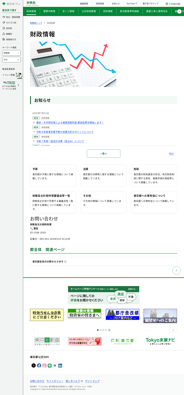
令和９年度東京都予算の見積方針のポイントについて (65, 131)
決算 (85, 169)
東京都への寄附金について (150, 195)
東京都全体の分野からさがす (48, 261)
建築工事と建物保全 (157, 11)
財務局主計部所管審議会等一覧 (51, 195)
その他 (87, 195)
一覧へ (103, 153)
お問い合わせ (37, 381)
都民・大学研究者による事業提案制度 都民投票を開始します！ (70, 122)
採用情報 (100, 3)
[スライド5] (100, 330)
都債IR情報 (49, 11)
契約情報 (108, 11)
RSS (171, 153)
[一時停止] (109, 330)
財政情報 (31, 11)
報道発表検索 (8, 68)
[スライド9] (103, 330)
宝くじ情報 (68, 11)
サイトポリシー (55, 381)
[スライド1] (98, 330)
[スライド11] (106, 330)
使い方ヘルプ (73, 381)
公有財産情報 (89, 11)
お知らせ (116, 3)
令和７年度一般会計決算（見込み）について (60, 141)
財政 (136, 169)
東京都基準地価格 (129, 11)
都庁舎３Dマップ (150, 3)
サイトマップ (92, 381)
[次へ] (173, 330)
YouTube (131, 3)
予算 (35, 169)
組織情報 (84, 3)
